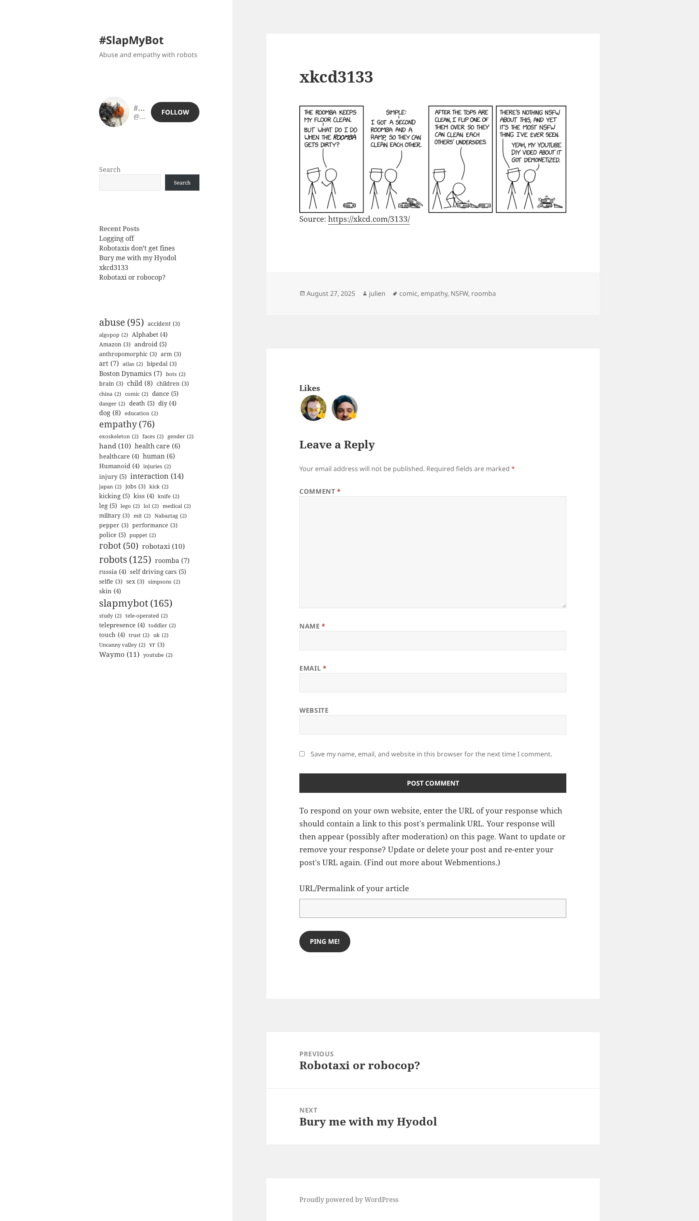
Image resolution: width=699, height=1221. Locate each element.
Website (313, 710)
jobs (135, 486)
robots (125, 559)
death (142, 403)
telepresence (122, 625)
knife (169, 496)
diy (167, 403)
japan (110, 486)
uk (161, 635)
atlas (133, 363)
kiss (143, 496)
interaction (157, 476)
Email (312, 668)
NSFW (459, 293)
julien (377, 293)
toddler (162, 625)
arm (171, 354)
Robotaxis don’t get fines (137, 248)
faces (153, 436)
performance (155, 525)
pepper (114, 525)
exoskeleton (119, 436)
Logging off (116, 238)
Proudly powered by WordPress (348, 1199)
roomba (172, 560)
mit (142, 515)
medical (177, 506)
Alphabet (149, 334)
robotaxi (163, 546)
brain (111, 383)
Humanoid (119, 466)
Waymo (119, 654)
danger (112, 403)
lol (151, 506)
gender (180, 436)
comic (136, 393)
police (112, 535)
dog (110, 412)
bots (176, 374)
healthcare (119, 456)
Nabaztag (171, 515)
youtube (158, 654)
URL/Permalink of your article (354, 888)
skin (110, 591)
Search (110, 169)
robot (118, 545)
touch (112, 635)
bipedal (162, 363)
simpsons (164, 581)
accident (164, 323)
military (114, 515)
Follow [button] (175, 112)
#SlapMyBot (131, 39)
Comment (320, 491)
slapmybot (135, 602)
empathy (127, 424)
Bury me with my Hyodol (137, 257)
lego (130, 506)
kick (159, 486)
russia (112, 571)
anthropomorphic (128, 354)
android (150, 344)
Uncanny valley (122, 644)
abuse (121, 322)
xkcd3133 (113, 267)
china (110, 393)
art (109, 363)
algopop (113, 334)
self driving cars (158, 571)
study (110, 615)
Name (312, 626)
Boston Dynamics (130, 373)
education (141, 413)
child (140, 383)
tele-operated (146, 615)
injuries (157, 466)
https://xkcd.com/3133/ (369, 219)
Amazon (115, 344)
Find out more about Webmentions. (432, 862)
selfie (111, 581)
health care (157, 446)
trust (139, 635)
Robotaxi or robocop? (132, 277)
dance (165, 393)
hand (115, 445)
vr (157, 644)
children (173, 383)
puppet (142, 535)
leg (108, 505)
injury (113, 476)
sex (135, 581)
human (159, 456)
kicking (114, 496)
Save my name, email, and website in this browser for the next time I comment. (431, 754)
